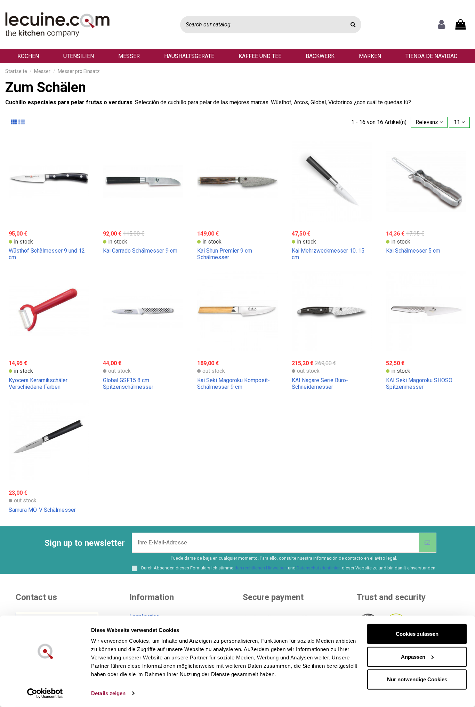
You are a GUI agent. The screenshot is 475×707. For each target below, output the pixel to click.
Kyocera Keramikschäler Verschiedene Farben (38, 383)
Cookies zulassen (417, 634)
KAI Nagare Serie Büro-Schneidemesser (320, 383)
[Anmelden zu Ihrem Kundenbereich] (441, 24)
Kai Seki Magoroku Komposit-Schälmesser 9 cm (233, 383)
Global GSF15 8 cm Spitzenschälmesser (128, 383)
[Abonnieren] (427, 542)
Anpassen (413, 656)
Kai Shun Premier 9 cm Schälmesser (224, 254)
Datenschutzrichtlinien (319, 567)
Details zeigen (108, 693)
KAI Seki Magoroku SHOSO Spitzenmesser (419, 383)
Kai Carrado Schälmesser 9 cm (140, 250)
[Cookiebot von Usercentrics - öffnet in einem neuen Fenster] (45, 693)
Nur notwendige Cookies (417, 679)
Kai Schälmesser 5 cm (413, 250)
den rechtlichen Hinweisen (260, 567)
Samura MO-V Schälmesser (42, 510)
